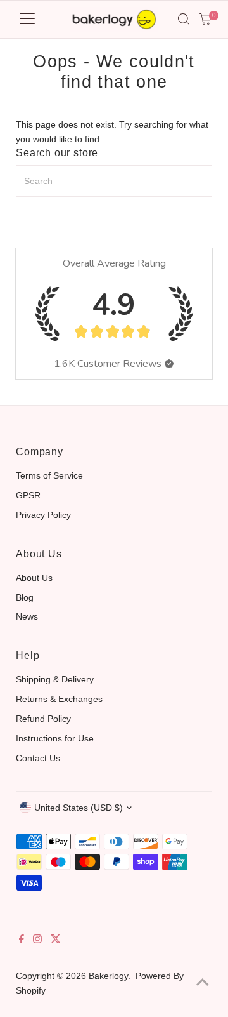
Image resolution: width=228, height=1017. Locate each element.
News (27, 616)
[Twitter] (56, 940)
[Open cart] (205, 19)
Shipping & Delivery (55, 679)
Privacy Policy (43, 515)
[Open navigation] (27, 19)
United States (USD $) (78, 807)
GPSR (28, 495)
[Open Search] (183, 19)
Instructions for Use (55, 738)
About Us (34, 578)
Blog (25, 597)
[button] (169, 364)
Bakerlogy (108, 976)
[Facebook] (21, 940)
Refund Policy (43, 719)
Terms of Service (49, 475)
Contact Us (38, 758)
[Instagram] (37, 940)
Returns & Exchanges (59, 699)
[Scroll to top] (202, 982)
